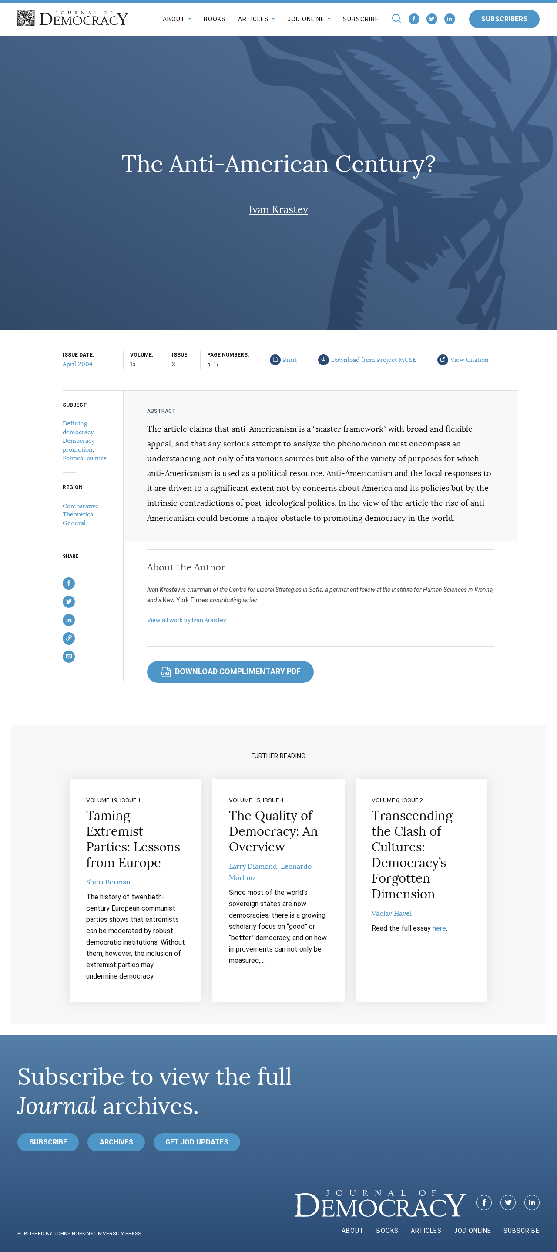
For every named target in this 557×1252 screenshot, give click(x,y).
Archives (116, 1142)
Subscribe (361, 19)
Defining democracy (78, 427)
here (439, 928)
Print (290, 360)
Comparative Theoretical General (81, 514)
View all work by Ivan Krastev (186, 620)
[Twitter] (431, 18)
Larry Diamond (253, 866)
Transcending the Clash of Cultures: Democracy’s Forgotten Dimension (412, 855)
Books (215, 19)
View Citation (469, 360)
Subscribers (504, 19)
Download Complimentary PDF (231, 671)
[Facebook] (414, 18)
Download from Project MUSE (373, 360)
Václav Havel (392, 913)
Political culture (85, 458)
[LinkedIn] (449, 18)
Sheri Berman (108, 882)
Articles (253, 19)
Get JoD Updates (196, 1142)
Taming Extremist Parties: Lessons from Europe (133, 839)
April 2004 (78, 364)
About (174, 19)
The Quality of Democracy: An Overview (273, 831)
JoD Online (306, 19)
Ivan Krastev (278, 209)
